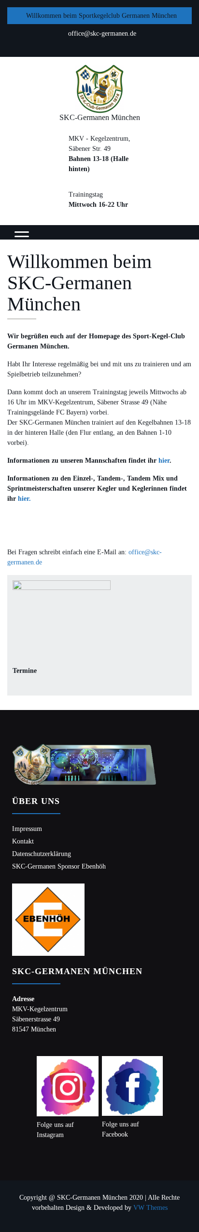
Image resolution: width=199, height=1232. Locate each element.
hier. (24, 498)
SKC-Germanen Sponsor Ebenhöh (59, 866)
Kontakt (23, 841)
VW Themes (149, 1207)
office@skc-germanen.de (102, 33)
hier (164, 460)
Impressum (27, 828)
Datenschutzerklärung (41, 853)
